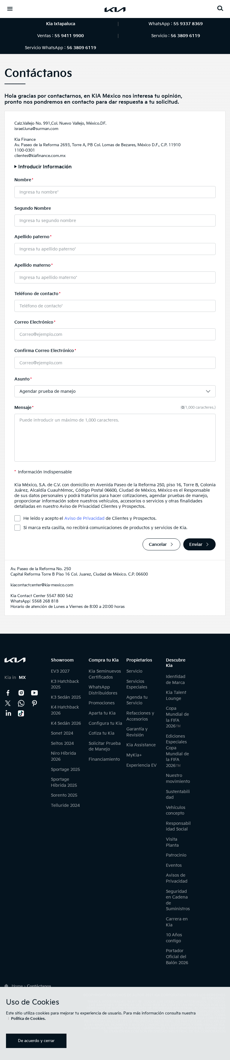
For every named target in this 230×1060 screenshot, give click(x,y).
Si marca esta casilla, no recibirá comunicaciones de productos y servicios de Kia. (105, 527)
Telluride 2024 (65, 805)
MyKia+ (134, 755)
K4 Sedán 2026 (66, 723)
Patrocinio (176, 855)
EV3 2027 (60, 671)
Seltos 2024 (62, 743)
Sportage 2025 (65, 769)
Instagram (21, 693)
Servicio (134, 671)
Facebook (8, 693)
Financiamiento (104, 759)
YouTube (34, 693)
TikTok (21, 713)
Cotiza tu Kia (101, 733)
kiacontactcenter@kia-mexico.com (41, 585)
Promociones (102, 703)
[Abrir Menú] (10, 8)
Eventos (174, 865)
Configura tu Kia (105, 723)
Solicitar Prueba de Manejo (105, 746)
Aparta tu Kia (102, 713)
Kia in (15, 677)
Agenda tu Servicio (137, 700)
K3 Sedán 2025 (66, 697)
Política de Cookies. (28, 1019)
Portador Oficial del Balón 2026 (177, 956)
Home (17, 986)
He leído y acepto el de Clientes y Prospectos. (89, 518)
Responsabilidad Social (178, 826)
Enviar (195, 544)
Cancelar (158, 544)
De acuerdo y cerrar (36, 1040)
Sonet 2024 (62, 733)
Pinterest (34, 703)
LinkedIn (8, 713)
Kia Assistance (141, 745)
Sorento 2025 (64, 795)
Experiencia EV (141, 765)
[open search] (220, 8)
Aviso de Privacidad (84, 518)
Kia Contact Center (21, 703)
